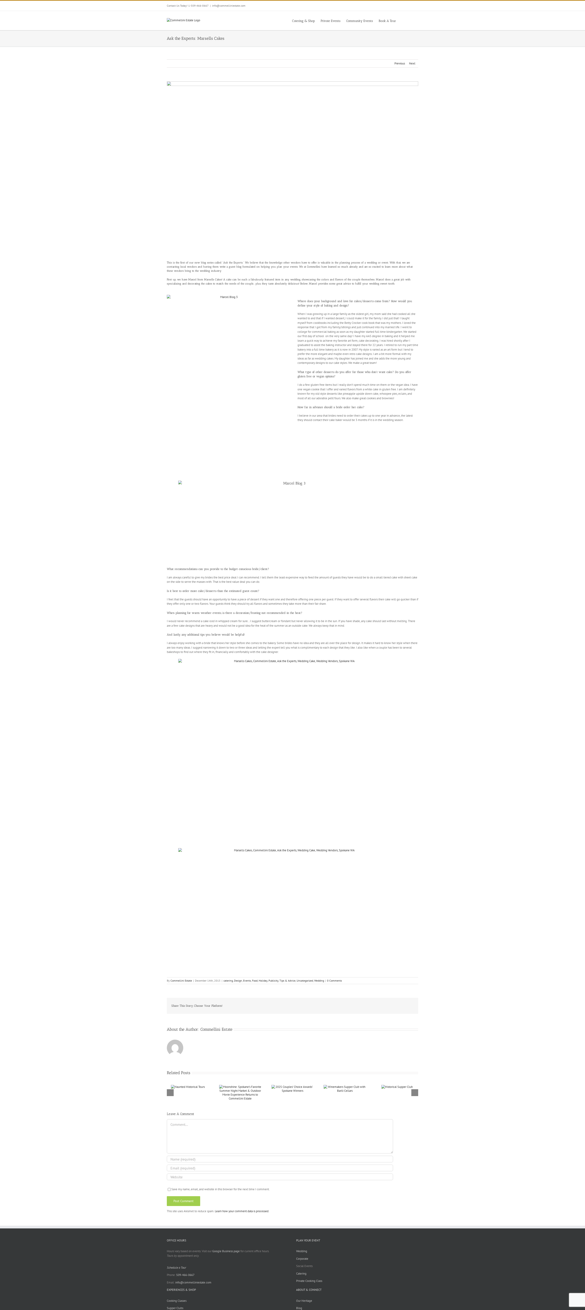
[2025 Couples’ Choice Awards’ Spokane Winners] (292, 1087)
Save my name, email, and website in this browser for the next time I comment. (220, 1189)
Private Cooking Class (309, 1281)
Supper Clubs (175, 1308)
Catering (301, 1273)
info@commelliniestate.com (228, 5)
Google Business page (226, 1251)
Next (412, 63)
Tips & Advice (287, 980)
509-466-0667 (185, 1275)
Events (247, 980)
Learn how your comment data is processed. (242, 1211)
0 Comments (334, 980)
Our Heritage (304, 1301)
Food (255, 980)
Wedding (319, 980)
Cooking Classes (176, 1301)
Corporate (302, 1259)
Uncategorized (305, 980)
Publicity (273, 980)
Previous (399, 63)
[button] (411, 20)
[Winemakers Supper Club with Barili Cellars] (345, 1087)
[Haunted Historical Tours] (188, 1087)
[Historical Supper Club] (397, 1087)
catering (228, 980)
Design (238, 980)
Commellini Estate (181, 980)
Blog (299, 1308)
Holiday (263, 980)
